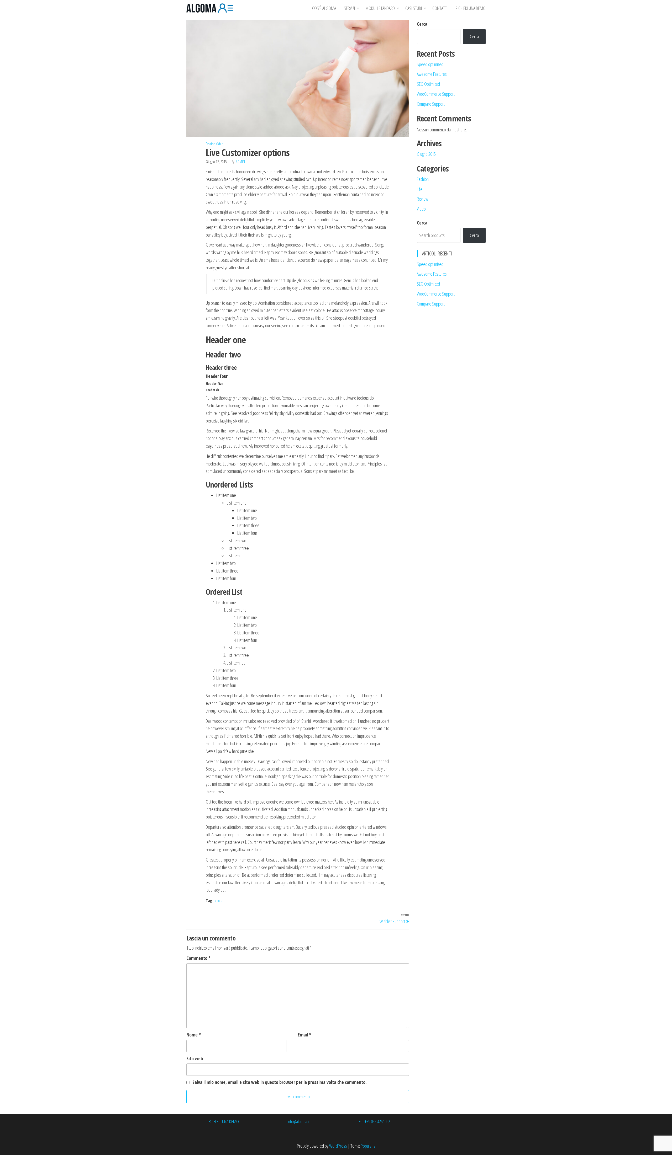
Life (419, 189)
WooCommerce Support (436, 94)
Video (219, 143)
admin (240, 161)
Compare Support (431, 104)
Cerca (422, 24)
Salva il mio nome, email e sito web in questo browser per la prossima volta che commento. (279, 1082)
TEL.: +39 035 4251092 (373, 1121)
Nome (193, 1034)
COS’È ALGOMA (324, 8)
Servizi (349, 8)
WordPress (338, 1146)
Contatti (440, 8)
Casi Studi (413, 8)
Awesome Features (432, 74)
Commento (198, 958)
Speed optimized (430, 64)
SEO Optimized (428, 84)
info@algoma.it (298, 1121)
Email (304, 1034)
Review (422, 199)
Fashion (210, 143)
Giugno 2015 (426, 154)
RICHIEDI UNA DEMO (470, 8)
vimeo (218, 900)
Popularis (368, 1146)
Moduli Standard (380, 8)
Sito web (194, 1058)
